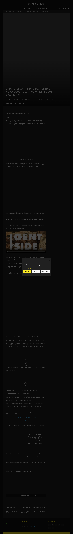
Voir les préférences (45, 271)
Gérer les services (28, 268)
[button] (49, 259)
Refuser (35, 271)
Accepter (27, 271)
